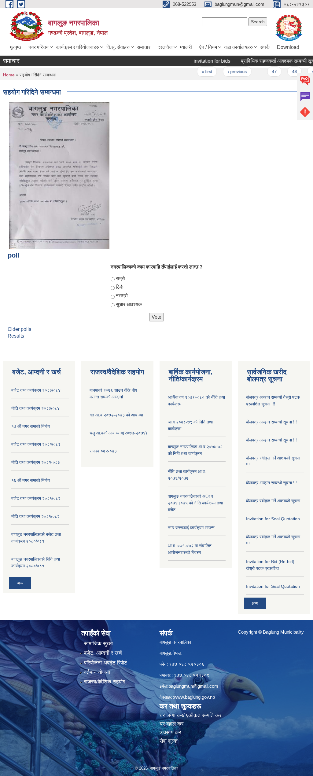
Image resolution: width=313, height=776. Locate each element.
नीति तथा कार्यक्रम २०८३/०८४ (35, 408)
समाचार (143, 47)
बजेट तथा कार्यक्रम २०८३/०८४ (36, 390)
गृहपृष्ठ (15, 47)
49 (303, 71)
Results (16, 336)
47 (264, 71)
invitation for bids (201, 61)
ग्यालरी (186, 47)
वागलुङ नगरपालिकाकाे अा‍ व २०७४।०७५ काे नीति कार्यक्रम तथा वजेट (195, 503)
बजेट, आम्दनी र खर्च (103, 653)
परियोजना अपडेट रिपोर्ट (105, 663)
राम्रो (120, 278)
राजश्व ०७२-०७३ (103, 450)
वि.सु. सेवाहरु (118, 47)
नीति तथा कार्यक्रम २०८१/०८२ (35, 516)
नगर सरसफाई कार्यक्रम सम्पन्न (191, 527)
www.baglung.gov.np (194, 697)
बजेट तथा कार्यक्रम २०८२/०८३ (36, 444)
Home (9, 74)
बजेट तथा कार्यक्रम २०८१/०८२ (36, 498)
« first (196, 71)
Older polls (19, 329)
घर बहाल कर (171, 724)
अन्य (20, 582)
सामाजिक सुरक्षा (98, 643)
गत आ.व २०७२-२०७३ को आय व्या (116, 414)
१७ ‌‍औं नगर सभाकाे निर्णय (30, 426)
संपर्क (265, 47)
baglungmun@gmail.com (193, 686)
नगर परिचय (38, 47)
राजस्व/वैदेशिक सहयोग (104, 682)
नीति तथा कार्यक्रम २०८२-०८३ (35, 462)
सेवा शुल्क (169, 741)
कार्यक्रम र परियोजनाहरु (77, 47)
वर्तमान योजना (97, 672)
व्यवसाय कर (170, 732)
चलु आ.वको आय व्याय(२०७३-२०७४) (118, 432)
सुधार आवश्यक (129, 304)
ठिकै (119, 287)
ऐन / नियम (208, 47)
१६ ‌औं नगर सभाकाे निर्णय (30, 480)
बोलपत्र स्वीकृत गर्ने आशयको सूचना (273, 500)
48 (284, 71)
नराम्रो (122, 295)
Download (288, 47)
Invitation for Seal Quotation (273, 518)
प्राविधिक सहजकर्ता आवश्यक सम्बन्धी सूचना (269, 61)
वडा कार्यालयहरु (238, 47)
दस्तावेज (165, 47)
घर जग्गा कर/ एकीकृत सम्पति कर (190, 715)
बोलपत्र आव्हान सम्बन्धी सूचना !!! (271, 421)
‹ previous (226, 71)
